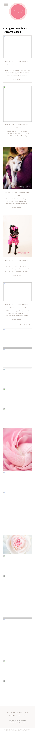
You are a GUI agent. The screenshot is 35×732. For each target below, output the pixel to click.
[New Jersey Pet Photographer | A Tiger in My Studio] (17, 291)
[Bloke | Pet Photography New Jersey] (17, 168)
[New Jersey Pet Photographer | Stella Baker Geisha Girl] (17, 236)
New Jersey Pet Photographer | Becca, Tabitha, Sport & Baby (17, 64)
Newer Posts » (26, 325)
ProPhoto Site (26, 730)
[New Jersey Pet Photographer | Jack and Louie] (17, 104)
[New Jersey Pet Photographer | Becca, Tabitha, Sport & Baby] (17, 47)
